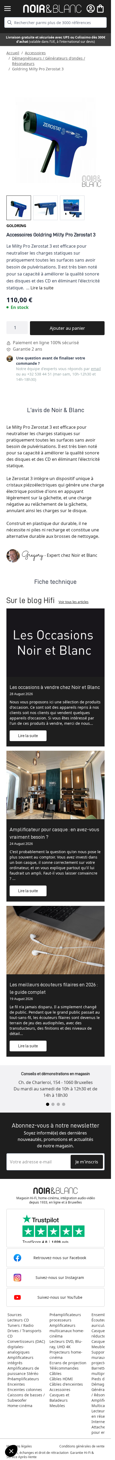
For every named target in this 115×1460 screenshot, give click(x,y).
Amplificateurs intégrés (20, 1360)
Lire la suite (41, 288)
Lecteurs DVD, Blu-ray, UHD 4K (65, 1344)
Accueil (12, 52)
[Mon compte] (90, 8)
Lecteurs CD (18, 1320)
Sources (14, 1314)
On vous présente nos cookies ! (32, 1433)
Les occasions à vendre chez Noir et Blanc (55, 687)
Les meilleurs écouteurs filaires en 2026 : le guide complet (54, 988)
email (96, 368)
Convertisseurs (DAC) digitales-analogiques (26, 1347)
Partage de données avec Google (34, 1428)
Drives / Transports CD (24, 1333)
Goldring (16, 225)
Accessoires (35, 52)
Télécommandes (64, 1368)
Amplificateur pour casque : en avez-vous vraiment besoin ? (54, 833)
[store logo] (52, 9)
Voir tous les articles (74, 602)
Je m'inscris (86, 1162)
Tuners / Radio (20, 1325)
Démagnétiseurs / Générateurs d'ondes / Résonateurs (48, 61)
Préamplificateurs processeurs (65, 1317)
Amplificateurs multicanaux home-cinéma (66, 1331)
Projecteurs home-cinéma (65, 1355)
